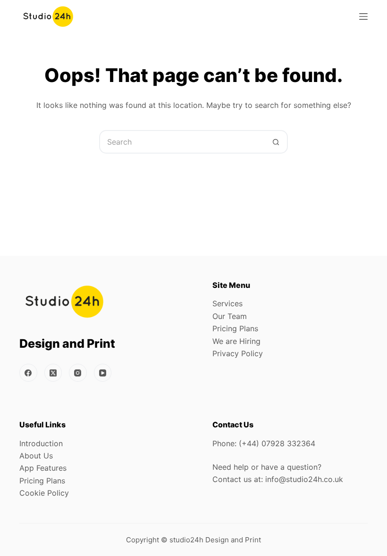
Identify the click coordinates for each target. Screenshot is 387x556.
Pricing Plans (235, 328)
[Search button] (276, 142)
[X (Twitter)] (53, 373)
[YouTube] (103, 373)
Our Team (229, 316)
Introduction (41, 443)
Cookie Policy (44, 493)
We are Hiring (236, 341)
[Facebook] (28, 373)
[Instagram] (78, 373)
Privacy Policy (237, 353)
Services (227, 303)
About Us (36, 455)
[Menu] (363, 16)
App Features (43, 468)
